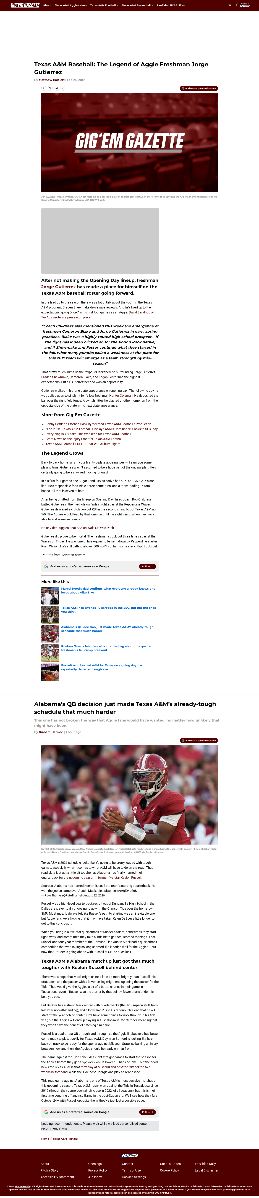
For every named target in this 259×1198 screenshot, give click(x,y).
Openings (95, 1164)
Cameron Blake (80, 377)
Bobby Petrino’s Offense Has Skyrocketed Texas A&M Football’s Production (98, 424)
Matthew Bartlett (52, 80)
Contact (127, 1164)
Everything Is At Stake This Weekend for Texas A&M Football (88, 434)
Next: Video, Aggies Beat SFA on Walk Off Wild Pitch (77, 528)
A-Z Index (95, 1177)
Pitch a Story (49, 1170)
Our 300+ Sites (170, 1164)
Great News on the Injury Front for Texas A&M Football (84, 439)
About (47, 5)
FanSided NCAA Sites (171, 5)
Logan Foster (108, 377)
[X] (229, 5)
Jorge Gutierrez (58, 286)
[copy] (63, 88)
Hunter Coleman (121, 395)
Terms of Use (131, 1170)
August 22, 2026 (94, 895)
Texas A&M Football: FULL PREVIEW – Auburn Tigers (83, 444)
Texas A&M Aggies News (71, 5)
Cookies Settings (134, 1177)
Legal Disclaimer (206, 1170)
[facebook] (237, 5)
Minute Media (22, 1186)
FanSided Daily (205, 1164)
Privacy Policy (98, 1170)
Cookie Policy (169, 1170)
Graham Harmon (51, 732)
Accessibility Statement (57, 1177)
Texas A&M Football (65, 1138)
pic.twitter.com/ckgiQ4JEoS (117, 891)
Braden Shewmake (54, 377)
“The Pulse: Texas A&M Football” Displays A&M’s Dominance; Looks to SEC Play (102, 429)
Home (45, 1138)
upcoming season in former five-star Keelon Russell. (105, 877)
